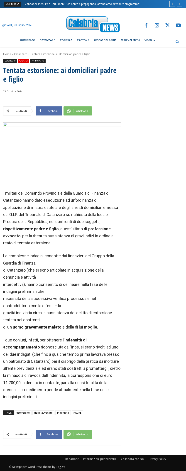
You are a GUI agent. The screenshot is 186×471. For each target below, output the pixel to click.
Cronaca (23, 60)
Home (7, 54)
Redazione (72, 459)
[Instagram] (157, 26)
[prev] (172, 4)
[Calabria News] (93, 25)
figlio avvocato (43, 412)
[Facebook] (146, 26)
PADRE (77, 412)
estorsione (23, 412)
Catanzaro (20, 54)
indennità (63, 412)
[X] (167, 26)
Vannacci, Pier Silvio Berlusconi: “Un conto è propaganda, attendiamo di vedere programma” (82, 4)
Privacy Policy (157, 459)
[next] (179, 4)
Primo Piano (38, 60)
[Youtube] (178, 26)
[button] (177, 41)
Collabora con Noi (132, 459)
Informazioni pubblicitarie (100, 459)
